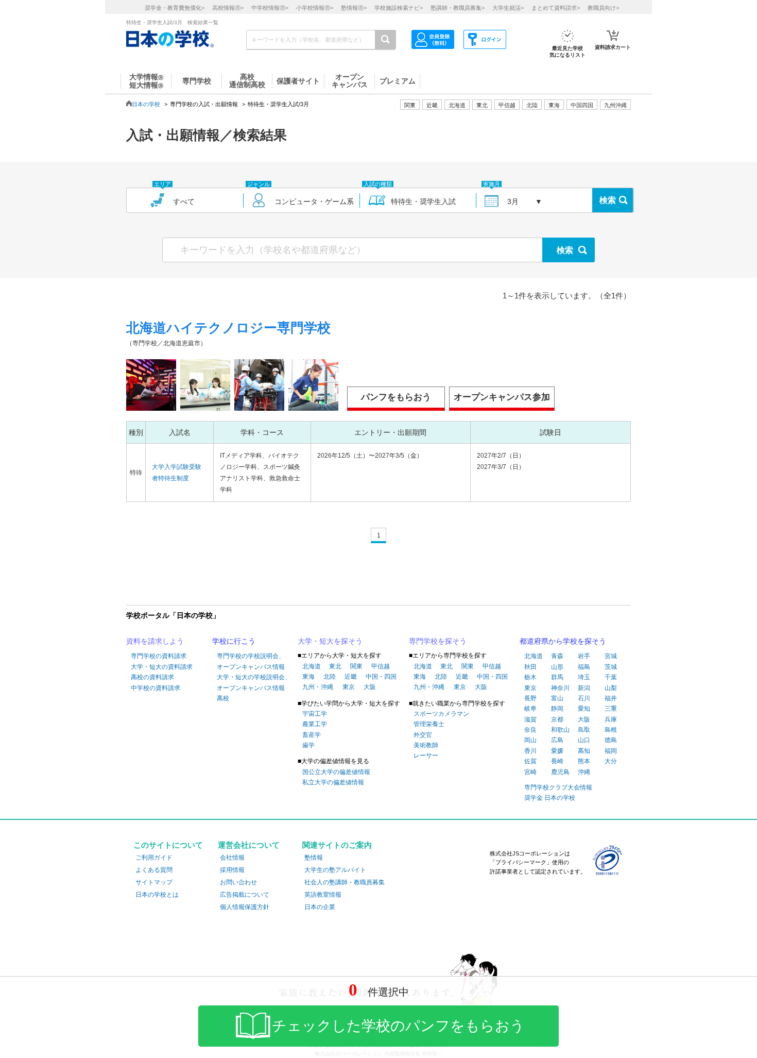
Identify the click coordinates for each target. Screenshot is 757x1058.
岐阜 (530, 708)
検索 (607, 200)
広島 (557, 740)
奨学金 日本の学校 (549, 797)
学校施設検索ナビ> (398, 8)
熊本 (584, 761)
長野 (530, 698)
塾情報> (354, 8)
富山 (557, 698)
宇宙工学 (314, 713)
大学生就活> (508, 8)
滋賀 (530, 719)
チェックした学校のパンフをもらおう (398, 1026)
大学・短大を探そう (330, 641)
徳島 (611, 740)
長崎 (557, 761)
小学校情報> (314, 8)
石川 (584, 698)
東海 (308, 676)
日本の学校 (146, 104)
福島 (584, 666)
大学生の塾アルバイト (335, 870)
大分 (611, 761)
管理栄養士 (429, 724)
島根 (611, 729)
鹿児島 (560, 772)
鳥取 (584, 729)
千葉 (611, 677)
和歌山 (560, 729)
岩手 (584, 656)
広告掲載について (244, 894)
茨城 (611, 666)
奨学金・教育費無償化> (174, 8)
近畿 (351, 676)
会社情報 (232, 857)
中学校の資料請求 (155, 688)
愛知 (584, 708)
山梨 (611, 688)
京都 (557, 719)
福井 (611, 698)
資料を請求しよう (155, 641)
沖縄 (584, 772)
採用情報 (232, 870)
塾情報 (313, 857)
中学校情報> (269, 8)
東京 (348, 687)
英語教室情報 (322, 894)
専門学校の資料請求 (158, 656)
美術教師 (426, 745)
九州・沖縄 (317, 687)
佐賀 (530, 761)
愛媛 (557, 750)
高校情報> (228, 8)
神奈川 (560, 688)
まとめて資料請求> (555, 8)
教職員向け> (603, 8)
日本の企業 (319, 907)
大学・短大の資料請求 (162, 666)
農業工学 (314, 724)
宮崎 (530, 772)
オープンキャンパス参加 (502, 397)
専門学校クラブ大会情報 (558, 787)
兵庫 (611, 719)
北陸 (329, 676)
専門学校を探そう (438, 641)
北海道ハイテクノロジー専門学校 (228, 327)
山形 (557, 666)
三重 (611, 708)
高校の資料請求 (152, 677)
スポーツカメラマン (441, 713)
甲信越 (380, 666)
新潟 (584, 688)
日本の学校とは (157, 894)
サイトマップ (154, 882)
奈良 (530, 729)
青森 (557, 656)
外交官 (423, 734)
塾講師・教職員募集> (458, 8)
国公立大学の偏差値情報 (336, 772)
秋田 (530, 666)
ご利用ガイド (154, 857)
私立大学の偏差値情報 (333, 782)
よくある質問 (154, 870)
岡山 (530, 740)
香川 (530, 750)
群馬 (557, 677)
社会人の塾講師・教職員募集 (344, 882)
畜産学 (311, 734)
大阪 (370, 687)
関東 (356, 666)
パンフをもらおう (396, 397)
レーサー (426, 755)
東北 (335, 666)
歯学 (308, 745)
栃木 (530, 677)
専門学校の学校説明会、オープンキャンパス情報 (251, 661)
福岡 (611, 750)
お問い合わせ (238, 882)
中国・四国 (381, 676)
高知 (584, 750)
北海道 (457, 105)
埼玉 (584, 677)
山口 (584, 740)
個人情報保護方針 (244, 907)
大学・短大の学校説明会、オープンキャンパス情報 (254, 682)
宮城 (611, 656)
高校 (223, 698)
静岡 (557, 708)
